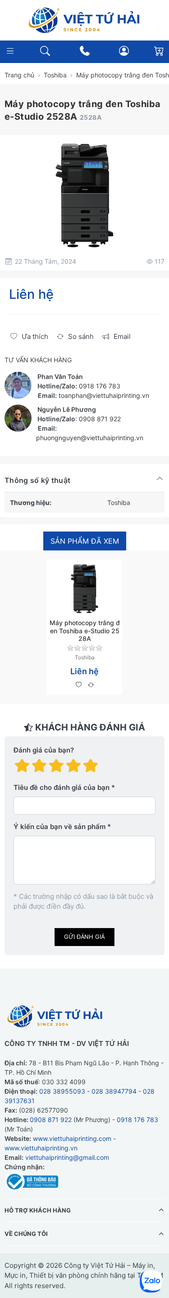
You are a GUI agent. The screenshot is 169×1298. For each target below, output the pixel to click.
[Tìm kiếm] (44, 51)
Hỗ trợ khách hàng (38, 1209)
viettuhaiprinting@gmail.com (67, 1157)
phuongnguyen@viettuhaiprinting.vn (89, 438)
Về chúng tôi (26, 1233)
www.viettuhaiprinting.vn (41, 1147)
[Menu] (10, 51)
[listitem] (84, 195)
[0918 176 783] (84, 51)
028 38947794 (114, 1091)
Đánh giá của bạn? (44, 750)
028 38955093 (62, 1091)
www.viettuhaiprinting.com (72, 1138)
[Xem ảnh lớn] (84, 195)
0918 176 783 (99, 386)
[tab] (84, 541)
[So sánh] (91, 685)
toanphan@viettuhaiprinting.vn (104, 395)
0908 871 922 (100, 419)
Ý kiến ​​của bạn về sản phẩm (59, 826)
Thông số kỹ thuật (37, 480)
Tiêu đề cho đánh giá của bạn (62, 787)
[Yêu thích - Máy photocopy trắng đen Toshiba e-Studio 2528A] (78, 685)
